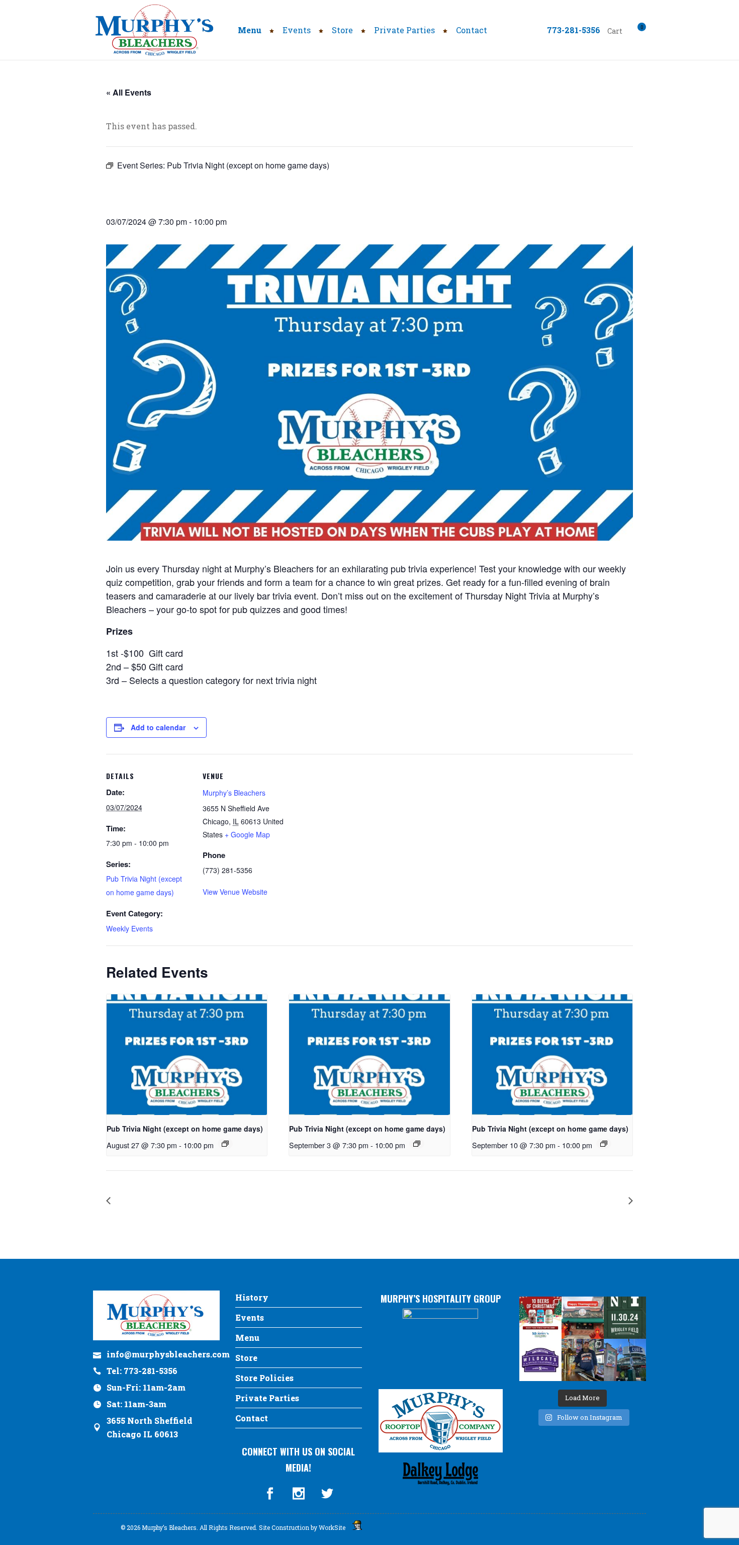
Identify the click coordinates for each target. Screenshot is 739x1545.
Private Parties (267, 1398)
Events (249, 1317)
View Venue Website (235, 892)
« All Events (128, 92)
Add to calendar (158, 727)
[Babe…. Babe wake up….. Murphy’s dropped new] (583, 1360)
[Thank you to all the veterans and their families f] (625, 1360)
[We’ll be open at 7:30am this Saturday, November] (540, 1360)
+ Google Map (247, 834)
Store (246, 1357)
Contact (251, 1418)
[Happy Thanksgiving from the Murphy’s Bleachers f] (583, 1318)
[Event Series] (225, 1144)
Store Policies (264, 1377)
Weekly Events (129, 928)
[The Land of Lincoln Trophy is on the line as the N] (625, 1318)
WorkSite (332, 1527)
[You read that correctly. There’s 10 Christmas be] (540, 1318)
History (251, 1297)
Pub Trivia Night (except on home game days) (185, 1129)
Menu (247, 1337)
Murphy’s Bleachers (234, 793)
